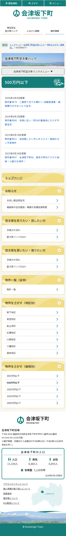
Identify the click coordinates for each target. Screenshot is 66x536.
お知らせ (11, 191)
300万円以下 (13, 375)
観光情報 (55, 30)
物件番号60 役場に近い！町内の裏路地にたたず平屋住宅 (32, 122)
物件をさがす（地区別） (21, 303)
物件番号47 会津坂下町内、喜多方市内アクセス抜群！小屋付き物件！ (32, 159)
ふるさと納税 (33, 30)
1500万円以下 (14, 396)
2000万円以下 (14, 403)
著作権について (10, 498)
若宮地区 (11, 319)
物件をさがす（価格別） (21, 366)
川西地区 (11, 339)
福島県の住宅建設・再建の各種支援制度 (27, 207)
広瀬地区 (11, 332)
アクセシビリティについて (15, 484)
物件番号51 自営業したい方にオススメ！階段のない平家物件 (32, 141)
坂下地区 (11, 312)
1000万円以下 (14, 389)
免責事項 (7, 493)
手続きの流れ (13, 230)
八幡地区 (11, 346)
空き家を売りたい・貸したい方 (25, 220)
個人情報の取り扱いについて (16, 488)
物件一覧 (11, 289)
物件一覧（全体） (16, 280)
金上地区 (11, 325)
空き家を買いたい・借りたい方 (25, 250)
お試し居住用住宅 (16, 200)
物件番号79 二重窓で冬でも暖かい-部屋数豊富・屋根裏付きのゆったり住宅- (33, 104)
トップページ (15, 44)
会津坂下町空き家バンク (34, 44)
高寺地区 (11, 353)
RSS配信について (11, 503)
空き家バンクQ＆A (16, 236)
